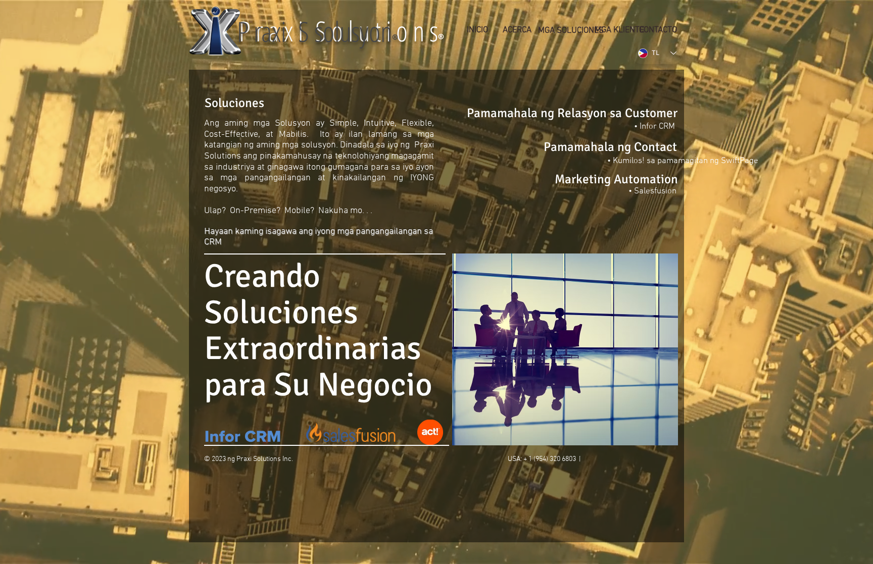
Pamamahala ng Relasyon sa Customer (572, 113)
